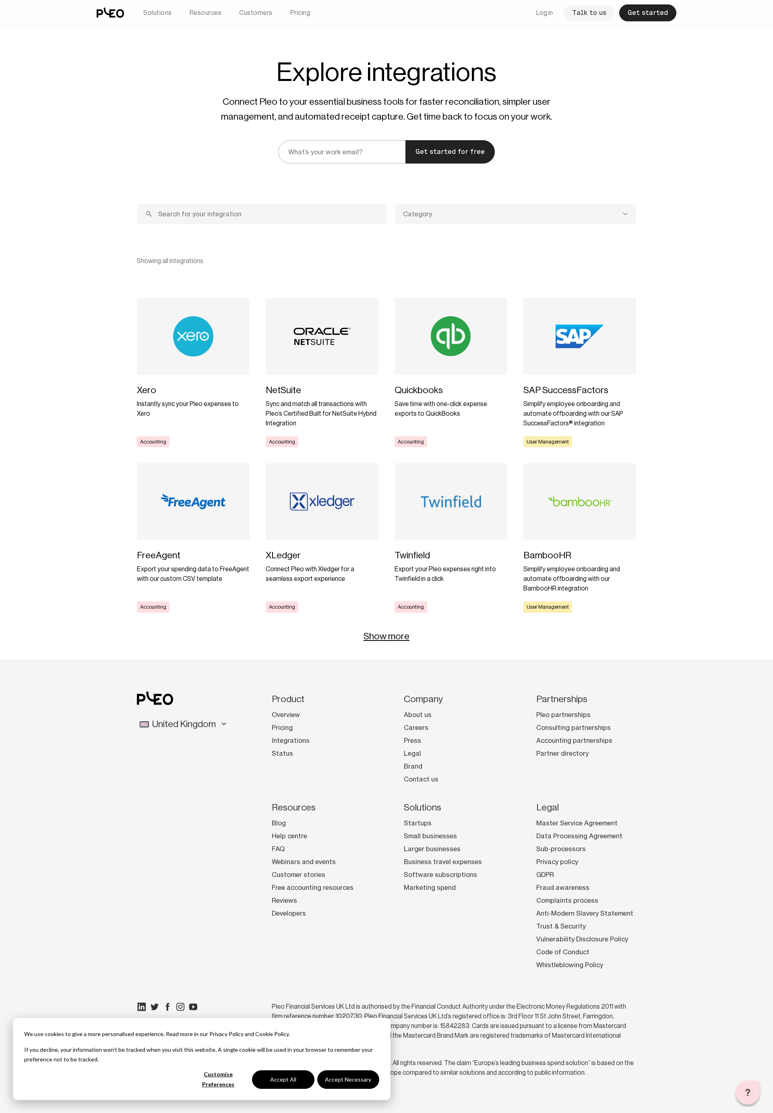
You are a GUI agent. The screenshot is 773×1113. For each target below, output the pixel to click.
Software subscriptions (440, 875)
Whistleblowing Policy (569, 965)
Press (412, 740)
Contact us (421, 779)
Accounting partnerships (574, 740)
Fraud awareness (562, 887)
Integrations (291, 740)
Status (282, 753)
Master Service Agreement (577, 823)
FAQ (278, 849)
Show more (386, 636)
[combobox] (515, 214)
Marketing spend (430, 887)
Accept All (283, 1079)
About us (418, 715)
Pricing (300, 13)
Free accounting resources (312, 887)
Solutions (157, 13)
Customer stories (298, 875)
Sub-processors (561, 849)
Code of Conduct (562, 952)
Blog (279, 823)
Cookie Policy (272, 1033)
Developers (289, 913)
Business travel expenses (443, 862)
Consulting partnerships (573, 727)
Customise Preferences (218, 1079)
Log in (544, 13)
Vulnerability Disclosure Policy (582, 939)
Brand (413, 766)
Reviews (284, 900)
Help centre (289, 836)
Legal (412, 753)
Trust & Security (561, 926)
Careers (416, 727)
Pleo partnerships (563, 715)
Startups (418, 823)
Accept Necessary (348, 1079)
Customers (256, 13)
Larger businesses (432, 849)
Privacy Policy (226, 1033)
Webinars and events (304, 862)
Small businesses (430, 836)
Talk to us (589, 13)
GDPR (545, 875)
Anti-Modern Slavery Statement (584, 913)
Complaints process (567, 900)
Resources (206, 13)
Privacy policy (557, 862)
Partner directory (562, 753)
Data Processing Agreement (579, 836)
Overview (286, 715)
